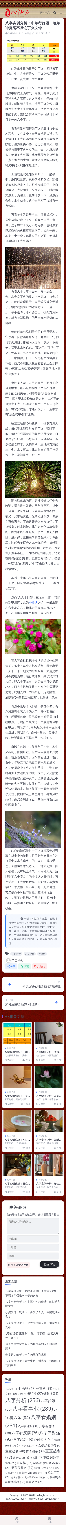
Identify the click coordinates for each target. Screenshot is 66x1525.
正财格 (24, 1463)
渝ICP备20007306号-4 (17, 1498)
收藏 (26, 966)
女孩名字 (31, 1445)
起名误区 (31, 1477)
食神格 (17, 1482)
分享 (12, 966)
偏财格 (50, 1393)
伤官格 (44, 1388)
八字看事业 (32, 1408)
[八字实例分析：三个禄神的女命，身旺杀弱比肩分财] (17, 1077)
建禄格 (19, 1457)
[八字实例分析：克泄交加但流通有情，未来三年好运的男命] (49, 1033)
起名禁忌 (17, 1477)
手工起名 (17, 960)
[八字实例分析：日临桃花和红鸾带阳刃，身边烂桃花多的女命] (17, 1165)
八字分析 (29, 33)
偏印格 (35, 1393)
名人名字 (16, 1445)
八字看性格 (28, 1426)
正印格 (47, 1457)
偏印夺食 (19, 1393)
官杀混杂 (35, 1451)
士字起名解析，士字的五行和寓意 (26, 1354)
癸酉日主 (11, 1472)
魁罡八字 (34, 1482)
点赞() (41, 966)
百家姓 (25, 1472)
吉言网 (32, 1495)
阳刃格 (44, 1477)
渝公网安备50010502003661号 (44, 1498)
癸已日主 (52, 1468)
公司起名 (43, 1439)
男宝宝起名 (22, 1467)
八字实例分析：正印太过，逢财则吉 (16, 1053)
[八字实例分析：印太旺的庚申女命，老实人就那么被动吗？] (49, 1165)
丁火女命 (16, 953)
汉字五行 (40, 1463)
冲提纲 (33, 602)
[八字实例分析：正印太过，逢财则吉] (17, 1033)
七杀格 (27, 1388)
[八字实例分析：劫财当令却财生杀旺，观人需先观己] (49, 1121)
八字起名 (23, 1439)
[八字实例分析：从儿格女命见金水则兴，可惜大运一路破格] (49, 1077)
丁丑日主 (11, 1389)
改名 (32, 1457)
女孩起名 (47, 1445)
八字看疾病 (25, 1432)
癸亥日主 (40, 1468)
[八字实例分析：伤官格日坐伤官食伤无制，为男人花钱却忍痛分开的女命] (17, 1121)
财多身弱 (40, 1472)
